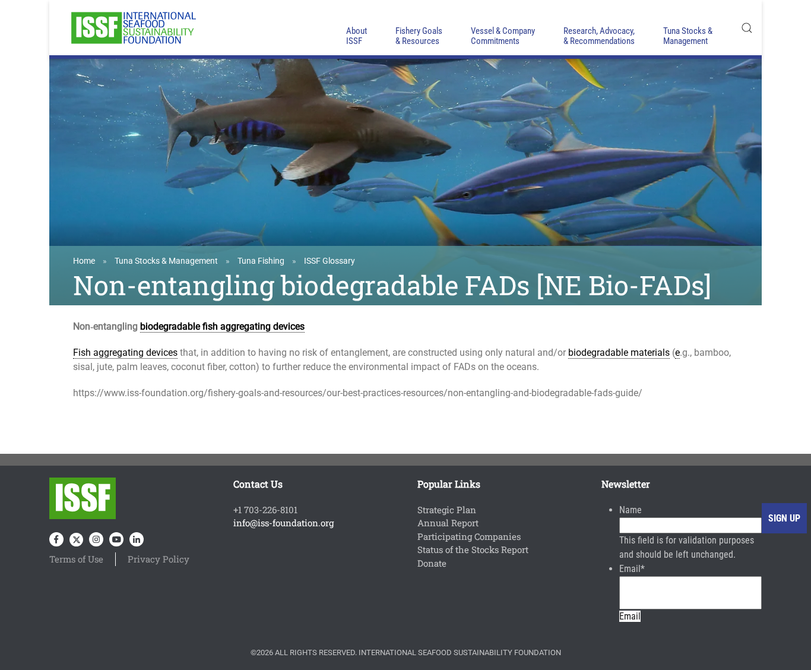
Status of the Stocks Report (472, 549)
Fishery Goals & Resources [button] (418, 36)
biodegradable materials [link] (619, 352)
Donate (431, 563)
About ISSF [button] (356, 36)
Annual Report (448, 523)
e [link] (677, 352)
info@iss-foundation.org (283, 523)
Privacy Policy (158, 559)
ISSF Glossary (329, 261)
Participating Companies (469, 536)
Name (630, 510)
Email (632, 568)
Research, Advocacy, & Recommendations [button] (599, 36)
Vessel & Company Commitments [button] (503, 36)
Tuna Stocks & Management (166, 261)
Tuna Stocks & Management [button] (687, 36)
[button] (747, 27)
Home (84, 261)
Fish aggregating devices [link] (125, 352)
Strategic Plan (446, 510)
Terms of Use (76, 559)
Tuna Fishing (260, 261)
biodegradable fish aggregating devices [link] (222, 326)
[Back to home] (132, 27)
